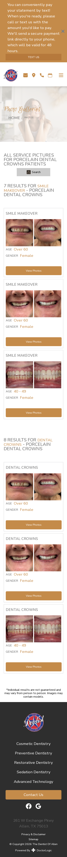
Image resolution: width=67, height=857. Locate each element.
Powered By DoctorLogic (33, 850)
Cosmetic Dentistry (33, 743)
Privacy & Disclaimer (33, 834)
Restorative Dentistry (33, 762)
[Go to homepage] (9, 75)
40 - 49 (20, 391)
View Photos (34, 271)
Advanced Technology (33, 781)
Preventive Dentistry (33, 753)
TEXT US (33, 57)
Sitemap (33, 839)
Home (14, 117)
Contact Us (33, 794)
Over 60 (21, 249)
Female (26, 255)
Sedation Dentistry (33, 772)
